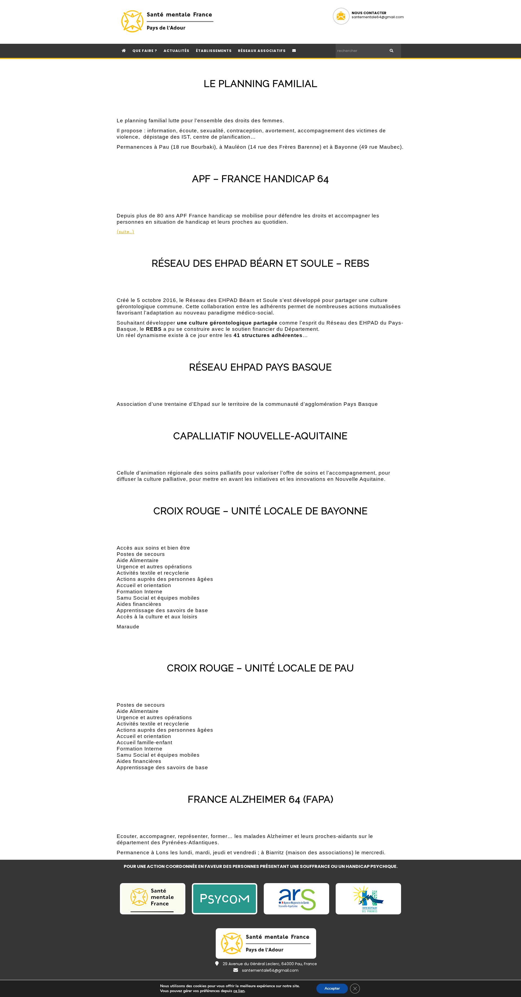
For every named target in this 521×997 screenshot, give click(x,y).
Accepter (332, 988)
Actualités (176, 50)
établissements (214, 50)
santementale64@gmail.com (378, 17)
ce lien (238, 991)
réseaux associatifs (262, 50)
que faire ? (144, 50)
